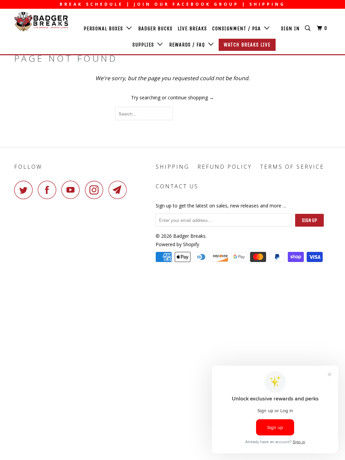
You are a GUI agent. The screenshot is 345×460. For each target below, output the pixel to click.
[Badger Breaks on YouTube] (72, 189)
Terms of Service (292, 166)
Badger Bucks (155, 28)
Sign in (290, 28)
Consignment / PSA (238, 28)
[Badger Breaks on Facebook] (49, 189)
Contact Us (177, 186)
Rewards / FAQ (188, 44)
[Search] (308, 28)
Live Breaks (192, 28)
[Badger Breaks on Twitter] (25, 189)
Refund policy (224, 166)
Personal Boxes (105, 28)
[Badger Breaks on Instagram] (96, 189)
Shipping (172, 166)
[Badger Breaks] (41, 21)
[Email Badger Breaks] (119, 189)
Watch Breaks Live (247, 44)
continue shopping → (191, 97)
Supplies (144, 44)
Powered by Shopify (177, 244)
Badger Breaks (189, 236)
